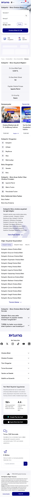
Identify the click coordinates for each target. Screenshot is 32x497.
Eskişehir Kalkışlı (6, 244)
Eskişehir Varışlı (18, 244)
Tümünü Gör (25, 104)
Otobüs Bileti (9, 59)
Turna (2, 59)
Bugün (19, 24)
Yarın (25, 24)
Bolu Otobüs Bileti (18, 59)
